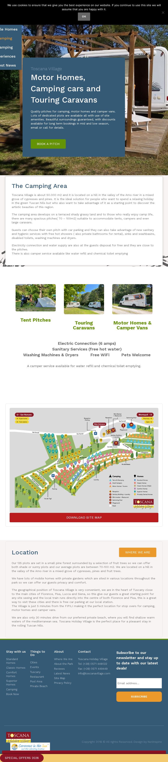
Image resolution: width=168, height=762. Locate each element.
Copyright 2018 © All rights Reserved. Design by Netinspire (122, 741)
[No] (163, 12)
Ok (84, 16)
